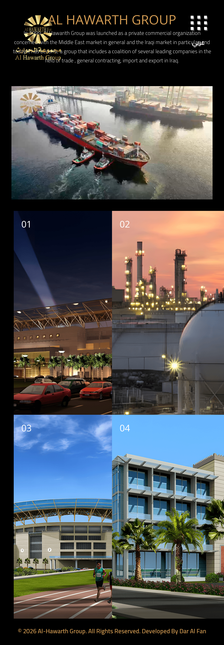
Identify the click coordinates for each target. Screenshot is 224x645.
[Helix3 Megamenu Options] (199, 26)
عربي (198, 42)
